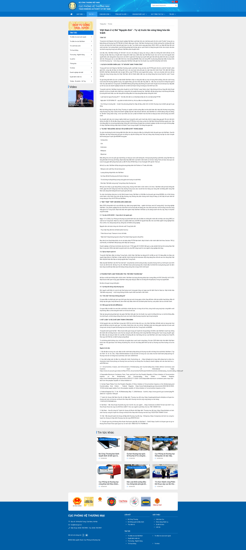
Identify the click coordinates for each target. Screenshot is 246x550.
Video (73, 87)
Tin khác (72, 68)
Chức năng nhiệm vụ (162, 522)
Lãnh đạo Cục (160, 519)
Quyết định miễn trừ (76, 77)
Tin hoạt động (160, 467)
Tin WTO (72, 59)
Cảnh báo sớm (104, 14)
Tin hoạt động (132, 543)
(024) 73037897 (97, 528)
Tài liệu (171, 14)
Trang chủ (103, 24)
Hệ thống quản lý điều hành (136, 522)
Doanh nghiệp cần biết (76, 72)
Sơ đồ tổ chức (160, 524)
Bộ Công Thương (133, 519)
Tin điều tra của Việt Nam (107, 439)
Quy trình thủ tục (157, 14)
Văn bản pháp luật (138, 14)
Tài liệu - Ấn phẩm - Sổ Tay (78, 81)
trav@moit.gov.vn (76, 525)
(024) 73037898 (83, 528)
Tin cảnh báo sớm (75, 46)
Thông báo (103, 467)
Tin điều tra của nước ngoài (136, 439)
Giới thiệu (80, 14)
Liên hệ (158, 527)
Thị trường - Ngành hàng (77, 54)
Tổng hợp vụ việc (121, 14)
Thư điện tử (131, 524)
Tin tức (91, 14)
